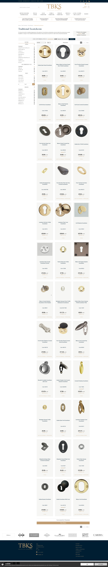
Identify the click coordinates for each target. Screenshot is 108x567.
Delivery (77, 544)
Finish (26, 44)
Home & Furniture (51, 14)
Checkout (84, 7)
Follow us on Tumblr (89, 1)
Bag (88, 6)
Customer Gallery (80, 556)
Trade (38, 1)
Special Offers (35, 14)
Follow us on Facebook (81, 1)
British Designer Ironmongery (24, 14)
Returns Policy (79, 545)
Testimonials (78, 551)
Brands (26, 87)
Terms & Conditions (80, 549)
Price (26, 73)
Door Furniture (43, 14)
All (34, 46)
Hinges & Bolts (68, 14)
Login (41, 1)
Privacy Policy (79, 547)
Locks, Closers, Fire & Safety (77, 14)
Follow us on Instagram (86, 1)
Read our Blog (83, 1)
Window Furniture (60, 14)
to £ (25, 84)
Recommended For (26, 64)
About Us (78, 552)
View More (63, 523)
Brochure (78, 554)
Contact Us (33, 1)
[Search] (38, 7)
